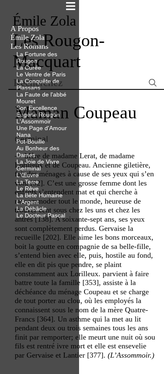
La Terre (27, 181)
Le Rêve (27, 188)
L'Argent (27, 202)
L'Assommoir (33, 121)
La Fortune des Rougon (36, 57)
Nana (23, 134)
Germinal (28, 168)
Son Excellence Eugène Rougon (38, 111)
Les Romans (29, 46)
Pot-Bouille (30, 141)
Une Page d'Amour (41, 128)
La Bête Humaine (39, 195)
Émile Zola (28, 37)
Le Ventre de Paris (41, 74)
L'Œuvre (27, 175)
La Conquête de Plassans (37, 84)
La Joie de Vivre (37, 161)
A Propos (25, 28)
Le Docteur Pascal (40, 215)
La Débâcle (31, 208)
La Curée (28, 67)
